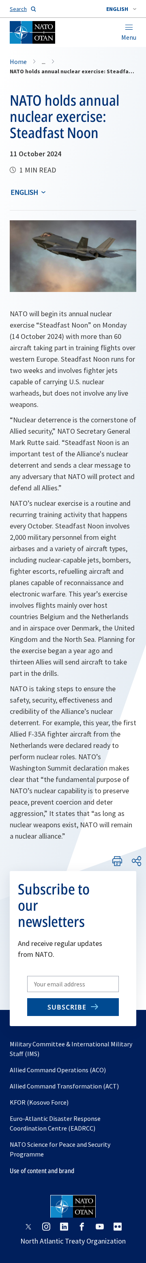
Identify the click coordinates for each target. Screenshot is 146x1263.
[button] (121, 9)
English (24, 192)
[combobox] (121, 9)
